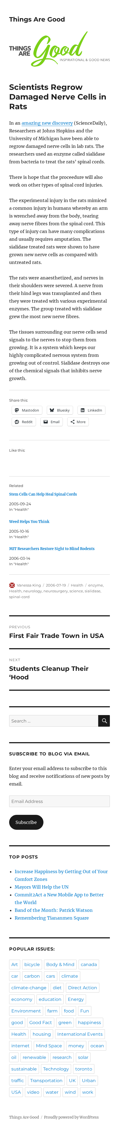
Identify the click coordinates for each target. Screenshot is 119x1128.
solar (83, 1057)
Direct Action (82, 987)
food (69, 1011)
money (76, 1045)
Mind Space (49, 1045)
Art (14, 964)
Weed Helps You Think (29, 521)
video (33, 1092)
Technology (56, 1069)
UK (72, 1080)
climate (69, 976)
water (52, 1092)
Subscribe (26, 822)
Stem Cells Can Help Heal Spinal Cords (43, 494)
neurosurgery (55, 591)
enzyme (95, 585)
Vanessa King (29, 585)
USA (16, 1092)
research (62, 1057)
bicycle (32, 964)
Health (77, 585)
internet (20, 1045)
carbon (32, 976)
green (65, 1022)
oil (13, 1057)
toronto (83, 1069)
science (76, 591)
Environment (26, 1011)
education (50, 999)
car (14, 976)
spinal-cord (19, 597)
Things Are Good (37, 19)
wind (70, 1092)
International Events (80, 1034)
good (17, 1022)
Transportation (46, 1080)
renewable (34, 1057)
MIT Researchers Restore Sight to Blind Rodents (52, 548)
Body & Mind (60, 964)
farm (52, 1011)
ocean (97, 1045)
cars (50, 976)
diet (57, 987)
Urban (89, 1080)
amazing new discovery (47, 123)
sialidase (92, 591)
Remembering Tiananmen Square (52, 918)
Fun (84, 1011)
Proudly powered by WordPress (71, 1117)
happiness (89, 1022)
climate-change (28, 987)
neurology (32, 591)
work (87, 1092)
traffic (17, 1080)
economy (21, 999)
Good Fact (40, 1022)
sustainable (24, 1069)
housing (42, 1034)
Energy (76, 999)
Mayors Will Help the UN (42, 887)
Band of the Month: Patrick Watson (54, 910)
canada (89, 964)
